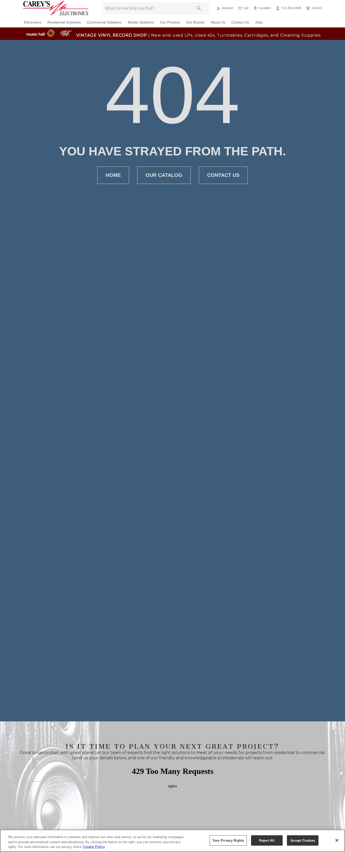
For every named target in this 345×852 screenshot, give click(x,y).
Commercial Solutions (104, 22)
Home (113, 175)
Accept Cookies (302, 840)
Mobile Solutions (141, 22)
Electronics (32, 22)
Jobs (259, 22)
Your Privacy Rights (228, 840)
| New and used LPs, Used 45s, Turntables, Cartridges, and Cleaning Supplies (198, 35)
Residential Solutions (64, 22)
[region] (172, 841)
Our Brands (195, 22)
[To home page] (56, 8)
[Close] (336, 840)
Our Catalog (163, 175)
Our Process (170, 22)
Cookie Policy (94, 847)
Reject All (266, 840)
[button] (218, 8)
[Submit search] (199, 8)
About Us (218, 22)
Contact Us (240, 22)
